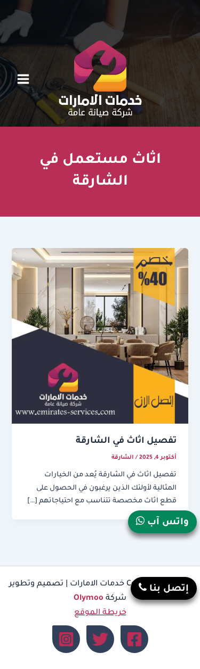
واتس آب (167, 523)
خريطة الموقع (100, 612)
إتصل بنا (168, 589)
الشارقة (122, 458)
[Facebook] (134, 639)
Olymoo (88, 598)
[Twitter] (100, 639)
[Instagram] (66, 639)
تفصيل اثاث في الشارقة (126, 441)
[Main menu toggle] (23, 79)
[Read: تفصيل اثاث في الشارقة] (100, 336)
